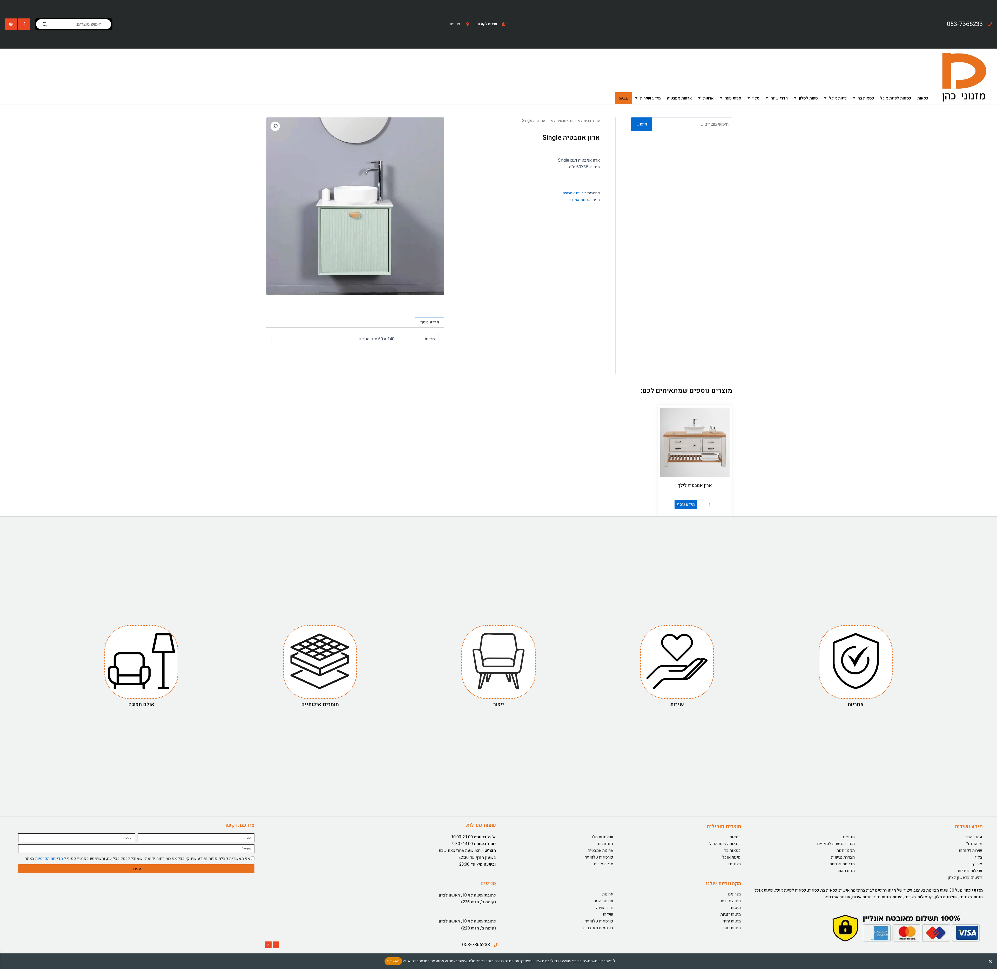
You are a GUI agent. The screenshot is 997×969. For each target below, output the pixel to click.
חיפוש (641, 124)
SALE (623, 98)
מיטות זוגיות (730, 914)
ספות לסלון (808, 98)
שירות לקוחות (970, 850)
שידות (608, 914)
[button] (275, 126)
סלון (755, 98)
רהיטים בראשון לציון (965, 877)
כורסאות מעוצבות (598, 928)
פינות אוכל (838, 98)
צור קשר (975, 864)
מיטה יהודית (731, 901)
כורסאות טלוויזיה (599, 857)
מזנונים (734, 864)
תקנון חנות (846, 850)
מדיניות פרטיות (842, 864)
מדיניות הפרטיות (49, 858)
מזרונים (734, 894)
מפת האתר (846, 871)
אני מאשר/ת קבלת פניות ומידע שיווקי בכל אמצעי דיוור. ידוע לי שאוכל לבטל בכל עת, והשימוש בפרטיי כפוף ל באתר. (137, 858)
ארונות (708, 98)
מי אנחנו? (974, 844)
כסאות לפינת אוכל (895, 98)
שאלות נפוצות (970, 871)
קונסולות (605, 844)
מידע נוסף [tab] (429, 322)
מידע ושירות (650, 98)
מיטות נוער (732, 928)
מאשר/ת (393, 961)
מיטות (736, 908)
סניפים (849, 837)
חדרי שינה (779, 98)
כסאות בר (866, 98)
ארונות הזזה (603, 901)
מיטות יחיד (732, 921)
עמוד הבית (592, 120)
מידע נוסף (686, 504)
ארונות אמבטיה (679, 98)
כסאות (922, 98)
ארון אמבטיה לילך (695, 485)
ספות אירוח (603, 864)
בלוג (978, 857)
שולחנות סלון (601, 837)
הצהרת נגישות (843, 857)
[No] (990, 961)
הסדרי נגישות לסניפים (836, 844)
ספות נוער (733, 98)
